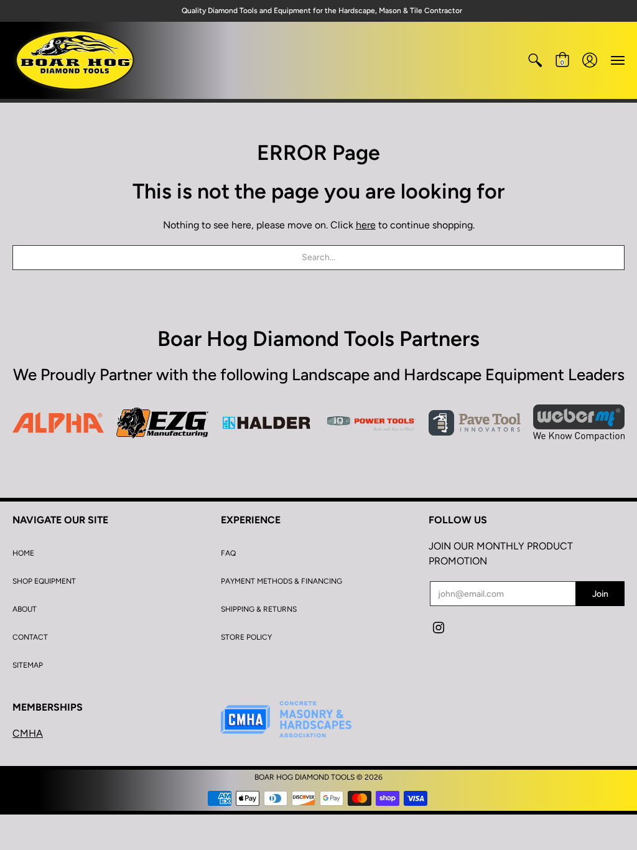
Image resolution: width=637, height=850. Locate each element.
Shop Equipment (44, 581)
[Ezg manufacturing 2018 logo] (162, 422)
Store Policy (246, 637)
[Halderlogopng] (266, 423)
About (24, 609)
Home (23, 553)
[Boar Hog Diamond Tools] (74, 60)
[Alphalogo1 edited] (58, 423)
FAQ (228, 553)
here (366, 225)
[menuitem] (535, 60)
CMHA (27, 733)
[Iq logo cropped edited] (370, 423)
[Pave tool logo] (474, 422)
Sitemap (27, 665)
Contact (30, 637)
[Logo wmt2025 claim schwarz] (579, 422)
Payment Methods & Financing (281, 581)
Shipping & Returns (259, 609)
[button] (535, 60)
